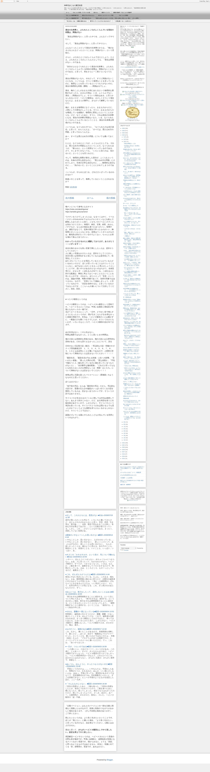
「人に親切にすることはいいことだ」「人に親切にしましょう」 (132, 259)
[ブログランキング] (132, 500)
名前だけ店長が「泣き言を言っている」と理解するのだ (131, 247)
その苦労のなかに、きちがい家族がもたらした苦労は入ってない (132, 191)
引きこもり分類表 (123, 15)
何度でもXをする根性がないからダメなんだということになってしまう (132, 285)
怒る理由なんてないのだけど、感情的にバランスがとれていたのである (132, 209)
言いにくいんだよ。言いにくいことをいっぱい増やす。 (131, 408)
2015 (123, 456)
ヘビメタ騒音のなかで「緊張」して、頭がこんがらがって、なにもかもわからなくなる (132, 314)
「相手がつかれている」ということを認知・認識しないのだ (131, 256)
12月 (125, 137)
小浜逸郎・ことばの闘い (126, 477)
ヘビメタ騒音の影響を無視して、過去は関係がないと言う (131, 272)
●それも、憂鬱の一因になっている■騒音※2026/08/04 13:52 (89, 611)
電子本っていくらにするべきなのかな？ (100, 21)
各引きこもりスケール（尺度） (106, 15)
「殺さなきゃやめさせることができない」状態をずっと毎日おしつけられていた (132, 337)
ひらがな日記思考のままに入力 (128, 475)
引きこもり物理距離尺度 (72, 15)
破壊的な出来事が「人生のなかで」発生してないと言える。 (131, 350)
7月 (125, 426)
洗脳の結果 (126, 398)
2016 (123, 454)
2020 (123, 447)
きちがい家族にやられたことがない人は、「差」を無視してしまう (132, 374)
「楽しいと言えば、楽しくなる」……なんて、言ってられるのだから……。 (132, 214)
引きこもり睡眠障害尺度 (72, 18)
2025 (123, 130)
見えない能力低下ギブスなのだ (131, 347)
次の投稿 (69, 198)
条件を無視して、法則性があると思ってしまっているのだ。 (131, 305)
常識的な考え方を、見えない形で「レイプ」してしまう (131, 150)
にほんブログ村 (132, 97)
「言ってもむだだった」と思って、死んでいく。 (131, 268)
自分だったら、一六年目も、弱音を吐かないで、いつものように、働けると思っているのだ (131, 264)
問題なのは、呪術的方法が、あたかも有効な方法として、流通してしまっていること (132, 309)
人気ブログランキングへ (132, 119)
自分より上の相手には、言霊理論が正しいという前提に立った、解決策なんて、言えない (132, 177)
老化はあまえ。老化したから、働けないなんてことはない (131, 318)
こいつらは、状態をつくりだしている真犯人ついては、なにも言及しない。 (132, 418)
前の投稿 (110, 198)
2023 (123, 135)
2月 (125, 437)
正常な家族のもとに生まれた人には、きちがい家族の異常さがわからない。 (132, 154)
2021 (123, 445)
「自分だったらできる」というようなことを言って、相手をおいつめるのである (132, 369)
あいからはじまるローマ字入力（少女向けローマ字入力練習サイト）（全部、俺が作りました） (132, 468)
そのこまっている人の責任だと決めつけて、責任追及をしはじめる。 (132, 413)
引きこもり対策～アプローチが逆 (81, 12)
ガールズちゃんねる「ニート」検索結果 (130, 472)
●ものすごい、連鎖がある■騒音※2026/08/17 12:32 (86, 629)
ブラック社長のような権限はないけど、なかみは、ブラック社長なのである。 (132, 327)
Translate (126, 550)
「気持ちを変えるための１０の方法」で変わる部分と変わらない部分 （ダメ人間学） (117, 18)
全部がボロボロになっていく (130, 396)
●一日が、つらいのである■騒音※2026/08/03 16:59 (86, 647)
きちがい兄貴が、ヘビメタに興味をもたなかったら (131, 218)
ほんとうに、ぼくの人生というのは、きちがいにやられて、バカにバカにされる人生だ (132, 159)
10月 (125, 141)
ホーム (67, 12)
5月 (125, 431)
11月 (125, 139)
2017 (123, 451)
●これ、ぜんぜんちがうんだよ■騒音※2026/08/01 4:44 (87, 574)
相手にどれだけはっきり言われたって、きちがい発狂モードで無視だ (132, 168)
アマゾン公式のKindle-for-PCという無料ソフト (132, 67)
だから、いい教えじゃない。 (130, 381)
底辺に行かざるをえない (88, 15)
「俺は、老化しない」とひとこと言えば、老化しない (131, 233)
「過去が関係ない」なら (129, 143)
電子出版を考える (86, 18)
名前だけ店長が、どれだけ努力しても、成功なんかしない (131, 244)
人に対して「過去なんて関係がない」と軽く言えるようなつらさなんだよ (132, 280)
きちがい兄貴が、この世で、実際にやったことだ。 (131, 275)
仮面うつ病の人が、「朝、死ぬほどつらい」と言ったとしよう (131, 357)
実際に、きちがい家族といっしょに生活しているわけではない (131, 344)
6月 (125, 428)
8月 (125, 424)
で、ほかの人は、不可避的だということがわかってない (131, 188)
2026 (123, 128)
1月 (125, 440)
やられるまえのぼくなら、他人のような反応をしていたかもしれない (132, 200)
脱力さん (96, 12)
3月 (125, 435)
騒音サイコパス (106, 12)
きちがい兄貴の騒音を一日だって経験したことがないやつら (131, 378)
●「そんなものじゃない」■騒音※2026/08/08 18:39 (86, 684)
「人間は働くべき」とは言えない (122, 21)
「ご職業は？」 (127, 236)
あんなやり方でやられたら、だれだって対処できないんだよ (131, 401)
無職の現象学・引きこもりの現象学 (122, 12)
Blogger (110, 760)
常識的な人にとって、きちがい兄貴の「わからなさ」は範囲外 (131, 384)
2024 (123, 132)
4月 (125, 433)
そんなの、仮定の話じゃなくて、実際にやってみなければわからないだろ (132, 362)
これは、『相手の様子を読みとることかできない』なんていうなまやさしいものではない (132, 252)
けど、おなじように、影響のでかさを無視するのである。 (131, 163)
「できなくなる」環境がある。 (131, 365)
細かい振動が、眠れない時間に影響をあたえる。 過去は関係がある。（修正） (132, 240)
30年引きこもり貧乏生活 (73, 5)
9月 (125, 422)
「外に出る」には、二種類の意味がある (76, 21)
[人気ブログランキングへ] (132, 117)
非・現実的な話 (127, 297)
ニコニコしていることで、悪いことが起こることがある (131, 294)
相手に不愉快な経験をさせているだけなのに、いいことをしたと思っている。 (132, 332)
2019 (123, 449)
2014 (123, 458)
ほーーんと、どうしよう (129, 203)
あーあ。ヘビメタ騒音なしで (130, 205)
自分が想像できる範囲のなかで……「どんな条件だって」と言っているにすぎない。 (132, 290)
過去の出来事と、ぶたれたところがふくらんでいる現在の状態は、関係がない (131, 392)
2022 (123, 442)
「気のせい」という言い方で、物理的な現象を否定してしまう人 (132, 322)
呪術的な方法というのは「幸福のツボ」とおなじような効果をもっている (132, 301)
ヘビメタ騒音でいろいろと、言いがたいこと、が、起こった (131, 222)
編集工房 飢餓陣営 (125, 484)
